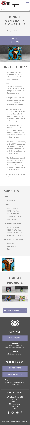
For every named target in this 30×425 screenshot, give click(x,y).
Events (15, 408)
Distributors (15, 368)
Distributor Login (15, 404)
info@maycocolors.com (15, 354)
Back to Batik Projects (15, 310)
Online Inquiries (15, 338)
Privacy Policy (24, 421)
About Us (15, 402)
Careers (15, 406)
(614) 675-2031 (17, 345)
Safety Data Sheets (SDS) (15, 397)
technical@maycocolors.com (15, 348)
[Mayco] (10, 4)
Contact (15, 399)
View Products (15, 375)
